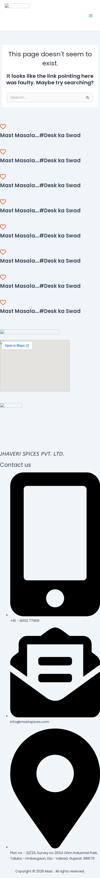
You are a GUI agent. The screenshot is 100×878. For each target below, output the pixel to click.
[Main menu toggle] (90, 15)
